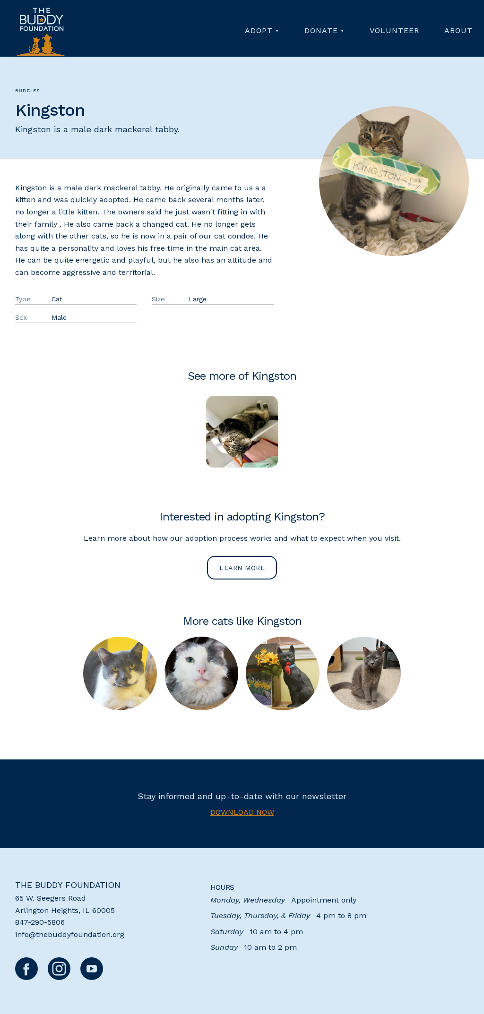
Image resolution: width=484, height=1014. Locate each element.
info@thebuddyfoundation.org (69, 934)
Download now (242, 812)
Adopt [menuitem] (259, 30)
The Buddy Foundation (68, 885)
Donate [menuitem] (321, 30)
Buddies (27, 90)
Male (59, 317)
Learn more (242, 567)
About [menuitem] (458, 30)
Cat (57, 299)
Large (198, 299)
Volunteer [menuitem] (394, 30)
